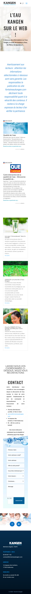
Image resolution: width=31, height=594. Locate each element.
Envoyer (19, 500)
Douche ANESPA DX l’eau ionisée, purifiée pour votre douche (13, 328)
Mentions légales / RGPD (10, 547)
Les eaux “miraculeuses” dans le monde (15, 237)
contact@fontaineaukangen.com (12, 557)
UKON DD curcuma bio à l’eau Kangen (14, 280)
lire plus (7, 255)
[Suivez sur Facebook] (12, 524)
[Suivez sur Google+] (19, 524)
